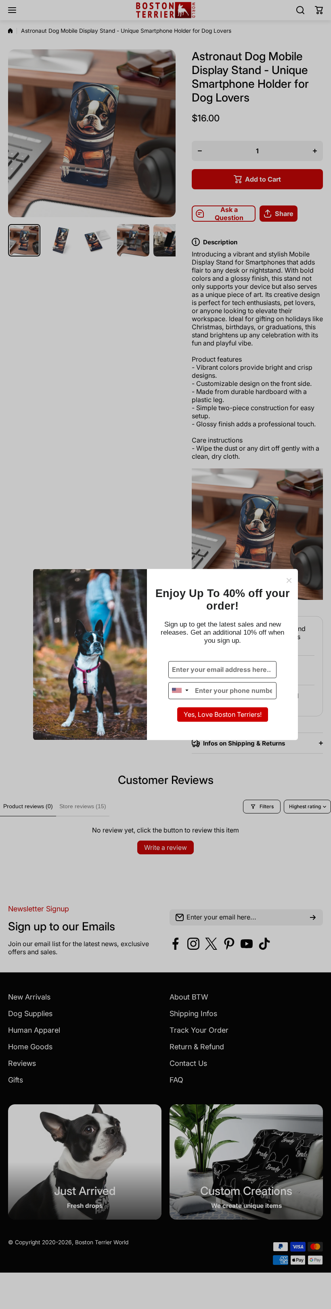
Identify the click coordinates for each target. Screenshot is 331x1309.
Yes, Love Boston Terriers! (223, 714)
